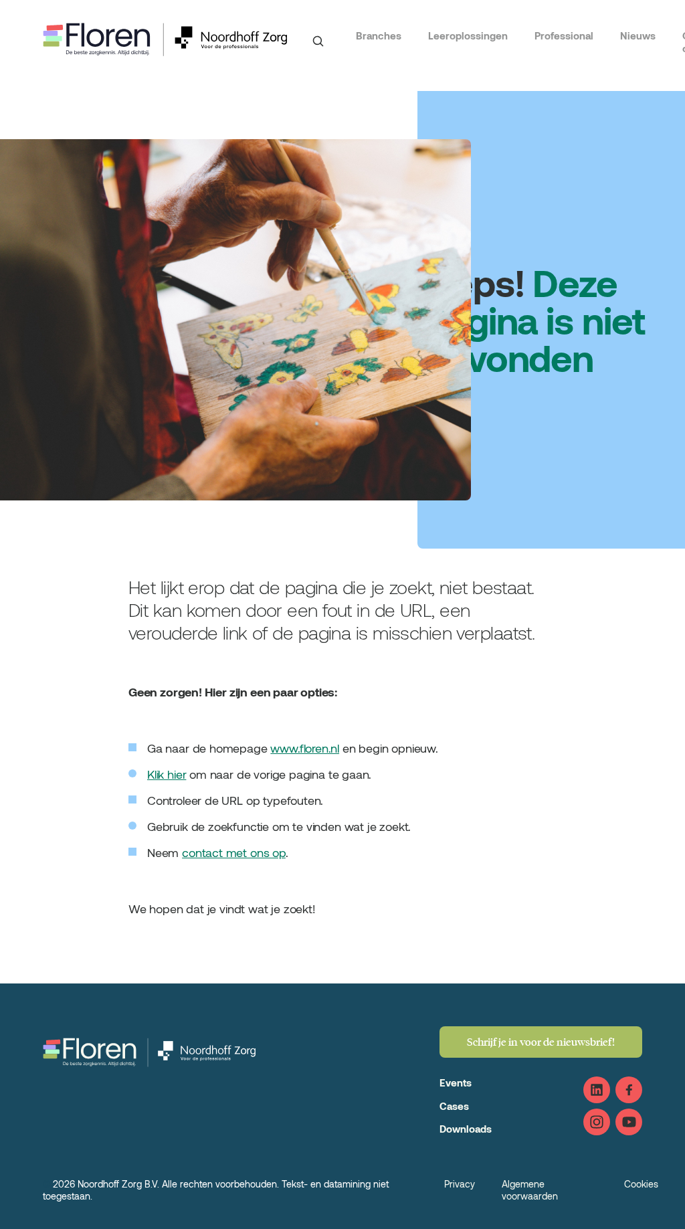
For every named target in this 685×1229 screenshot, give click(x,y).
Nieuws (638, 35)
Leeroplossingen (468, 35)
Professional (563, 35)
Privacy (459, 1184)
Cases (454, 1106)
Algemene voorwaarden (530, 1190)
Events (455, 1082)
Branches (378, 35)
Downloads (465, 1129)
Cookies (641, 1184)
